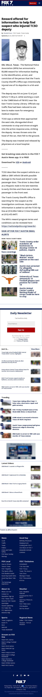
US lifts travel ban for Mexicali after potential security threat (13, 361)
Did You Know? (24, 608)
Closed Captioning (7, 606)
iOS (17, 162)
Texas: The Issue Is (25, 571)
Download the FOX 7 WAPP (26, 596)
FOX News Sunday (7, 554)
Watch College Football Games (9, 643)
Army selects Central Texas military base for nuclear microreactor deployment (15, 370)
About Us (6, 589)
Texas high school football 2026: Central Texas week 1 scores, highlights (14, 353)
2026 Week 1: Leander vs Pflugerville (13, 466)
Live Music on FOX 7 (25, 548)
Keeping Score (24, 543)
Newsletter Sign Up (8, 596)
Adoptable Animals (25, 550)
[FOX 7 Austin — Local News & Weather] (7, 3)
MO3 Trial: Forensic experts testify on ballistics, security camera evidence (13, 379)
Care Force (22, 573)
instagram (21, 675)
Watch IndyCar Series (8, 652)
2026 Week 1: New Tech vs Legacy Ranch (14, 483)
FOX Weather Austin (8, 573)
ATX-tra (21, 580)
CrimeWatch (23, 564)
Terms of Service (22, 341)
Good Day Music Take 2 (9, 579)
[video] (35, 468)
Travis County (25, 33)
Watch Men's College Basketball (8, 655)
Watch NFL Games (7, 640)
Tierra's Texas (6, 566)
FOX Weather (23, 606)
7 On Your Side (24, 566)
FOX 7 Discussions (25, 578)
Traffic (4, 543)
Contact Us (5, 594)
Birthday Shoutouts (25, 541)
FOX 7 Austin (16, 33)
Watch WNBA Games (8, 663)
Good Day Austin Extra (9, 576)
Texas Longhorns (7, 620)
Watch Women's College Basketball (7, 660)
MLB (3, 625)
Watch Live (33, 3)
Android (26, 162)
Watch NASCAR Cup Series (8, 649)
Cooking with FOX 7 (25, 545)
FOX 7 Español (6, 569)
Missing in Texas (24, 576)
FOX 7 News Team (7, 599)
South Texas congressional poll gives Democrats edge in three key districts (26, 427)
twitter (17, 675)
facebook (13, 675)
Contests (22, 552)
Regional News (26, 617)
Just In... (5, 349)
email (28, 675)
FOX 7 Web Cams (24, 604)
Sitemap (4, 556)
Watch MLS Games (8, 665)
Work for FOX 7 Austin (9, 601)
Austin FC (5, 623)
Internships (5, 603)
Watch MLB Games (8, 646)
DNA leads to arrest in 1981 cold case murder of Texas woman (15, 387)
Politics (4, 548)
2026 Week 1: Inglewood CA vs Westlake (14, 475)
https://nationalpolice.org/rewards (18, 226)
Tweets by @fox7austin (8, 530)
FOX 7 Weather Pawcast (24, 592)
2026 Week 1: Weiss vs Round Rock (12, 492)
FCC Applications (7, 610)
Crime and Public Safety (7, 551)
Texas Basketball (7, 630)
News (4, 538)
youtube (24, 675)
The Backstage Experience (6, 583)
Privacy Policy (23, 339)
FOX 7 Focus (23, 569)
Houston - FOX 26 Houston (25, 623)
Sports (4, 617)
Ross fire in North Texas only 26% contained (15, 501)
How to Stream (6, 564)
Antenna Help (6, 613)
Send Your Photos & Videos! (25, 600)
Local (3, 541)
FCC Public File (6, 608)
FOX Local (6, 561)
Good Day (23, 538)
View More (35, 349)
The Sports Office (7, 571)
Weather (23, 589)
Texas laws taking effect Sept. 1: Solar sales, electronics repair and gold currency (25, 403)
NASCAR (4, 627)
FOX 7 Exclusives (26, 561)
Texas (3, 545)
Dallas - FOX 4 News (25, 620)
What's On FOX (6, 592)
